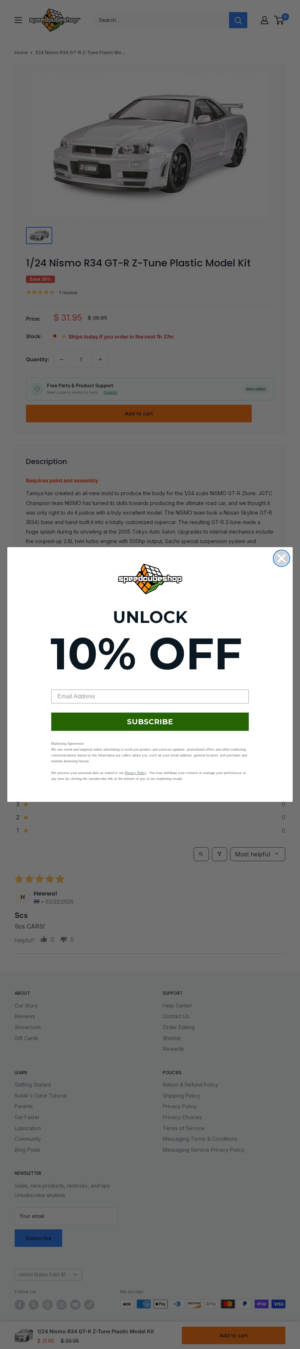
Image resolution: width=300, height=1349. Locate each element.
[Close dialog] (281, 558)
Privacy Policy (135, 773)
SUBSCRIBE (150, 721)
